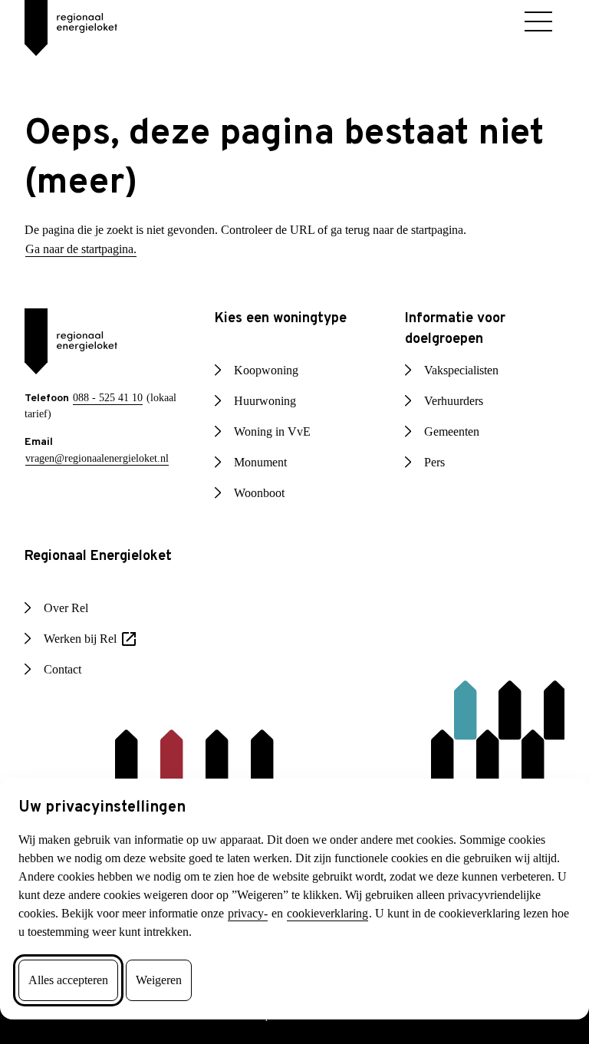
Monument (264, 462)
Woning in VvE (272, 432)
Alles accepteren (75, 980)
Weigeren (177, 980)
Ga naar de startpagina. (88, 249)
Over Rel (68, 608)
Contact (66, 669)
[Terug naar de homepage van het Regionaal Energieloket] (58, 23)
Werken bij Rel (95, 640)
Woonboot (262, 493)
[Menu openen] (538, 21)
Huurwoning (267, 401)
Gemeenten (456, 432)
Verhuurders (458, 401)
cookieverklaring (132, 913)
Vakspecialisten (467, 370)
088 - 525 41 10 (110, 397)
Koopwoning (267, 370)
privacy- (41, 913)
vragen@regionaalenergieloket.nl (103, 457)
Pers (437, 462)
